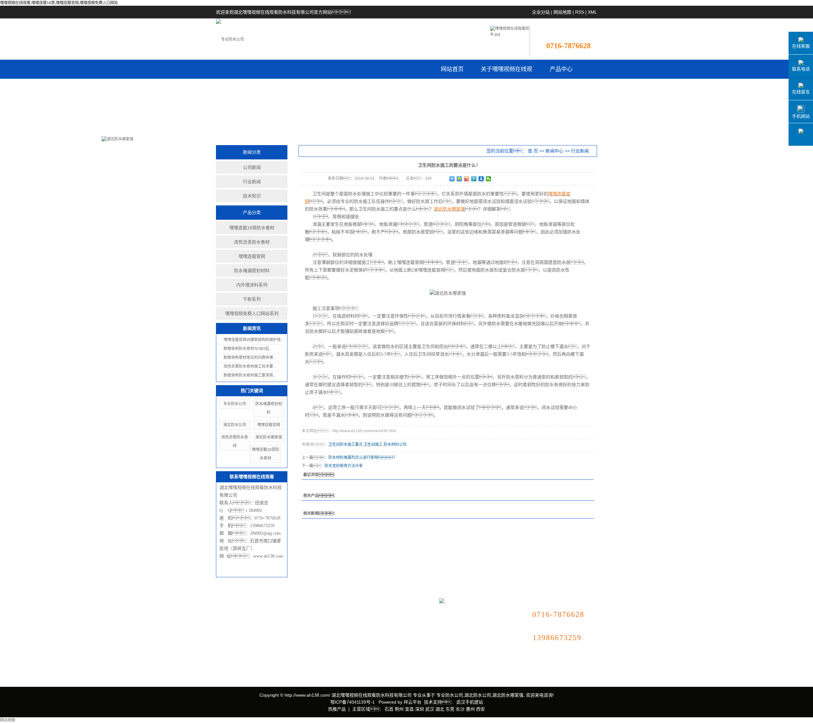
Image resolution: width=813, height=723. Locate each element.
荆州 (399, 709)
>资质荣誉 (226, 635)
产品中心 (561, 69)
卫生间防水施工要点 (345, 444)
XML (592, 12)
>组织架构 (226, 644)
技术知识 (252, 195)
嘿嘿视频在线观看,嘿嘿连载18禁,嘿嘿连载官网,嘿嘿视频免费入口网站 (59, 3)
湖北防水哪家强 (268, 437)
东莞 (450, 709)
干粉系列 (252, 299)
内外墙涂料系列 (251, 284)
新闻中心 (554, 150)
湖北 (439, 709)
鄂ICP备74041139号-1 (352, 702)
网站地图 (562, 12)
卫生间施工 (373, 444)
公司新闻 (252, 167)
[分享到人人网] (481, 178)
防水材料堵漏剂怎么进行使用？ (362, 457)
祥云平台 (412, 702)
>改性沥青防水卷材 (283, 620)
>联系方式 (345, 616)
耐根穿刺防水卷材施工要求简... (250, 375)
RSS (579, 12)
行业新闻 (252, 181)
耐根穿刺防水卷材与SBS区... (248, 348)
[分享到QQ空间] (459, 178)
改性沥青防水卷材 (252, 241)
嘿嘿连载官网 (252, 256)
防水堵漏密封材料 (252, 270)
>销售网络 (226, 654)
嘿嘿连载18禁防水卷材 (251, 227)
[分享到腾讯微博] (474, 178)
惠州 (470, 709)
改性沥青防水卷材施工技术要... (250, 366)
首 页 (533, 150)
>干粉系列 (274, 658)
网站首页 (452, 69)
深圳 (419, 709)
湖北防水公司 (234, 425)
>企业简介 (226, 616)
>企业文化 (226, 625)
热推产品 (337, 709)
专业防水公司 (234, 404)
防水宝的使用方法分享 (344, 466)
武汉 (429, 709)
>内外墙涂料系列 (281, 649)
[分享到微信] (488, 178)
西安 (480, 709)
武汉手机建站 (469, 702)
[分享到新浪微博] (466, 178)
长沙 (460, 709)
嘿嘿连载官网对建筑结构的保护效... (254, 340)
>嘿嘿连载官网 (278, 630)
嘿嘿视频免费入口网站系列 (252, 313)
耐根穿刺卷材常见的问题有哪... (250, 357)
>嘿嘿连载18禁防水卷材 (287, 611)
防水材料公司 (395, 444)
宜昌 (409, 709)
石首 (389, 709)
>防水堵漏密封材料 (283, 639)
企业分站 (541, 12)
